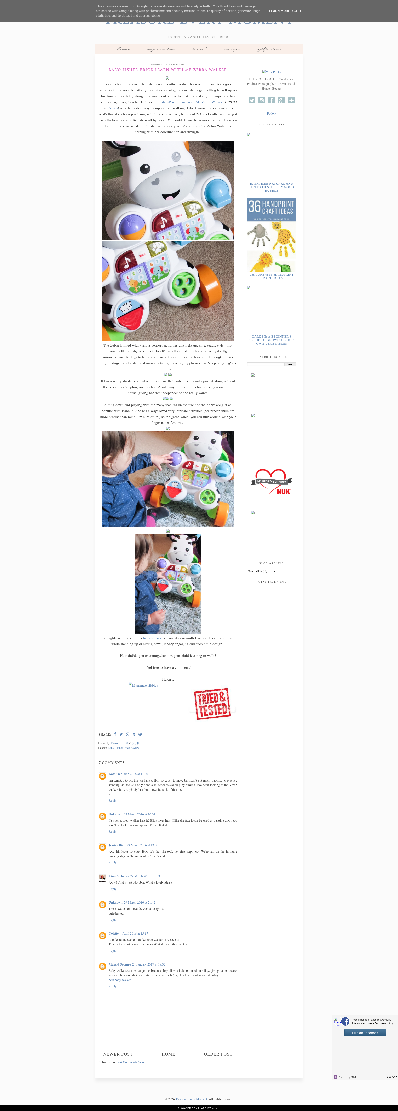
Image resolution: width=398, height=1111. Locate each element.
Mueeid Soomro (120, 964)
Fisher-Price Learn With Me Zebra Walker (190, 101)
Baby (111, 748)
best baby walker (120, 980)
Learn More (279, 11)
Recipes (232, 49)
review (135, 748)
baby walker (152, 637)
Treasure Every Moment (191, 1099)
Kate (112, 773)
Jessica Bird (117, 845)
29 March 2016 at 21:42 (139, 902)
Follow (271, 113)
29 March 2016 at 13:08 (142, 845)
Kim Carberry (119, 876)
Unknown (116, 814)
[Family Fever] (212, 705)
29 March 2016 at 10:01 (139, 814)
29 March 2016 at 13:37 (146, 876)
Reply (112, 800)
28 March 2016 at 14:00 (132, 774)
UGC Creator (161, 49)
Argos (113, 107)
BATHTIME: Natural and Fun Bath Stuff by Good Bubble (271, 187)
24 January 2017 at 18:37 (148, 964)
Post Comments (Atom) (131, 1062)
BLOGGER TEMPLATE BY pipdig (199, 1108)
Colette (114, 933)
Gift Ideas (269, 49)
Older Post (218, 1054)
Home (123, 49)
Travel (199, 49)
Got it (297, 11)
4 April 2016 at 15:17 (134, 933)
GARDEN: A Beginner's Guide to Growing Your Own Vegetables (271, 340)
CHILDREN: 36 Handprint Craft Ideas (272, 276)
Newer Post (118, 1054)
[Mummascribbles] (143, 685)
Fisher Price (122, 748)
